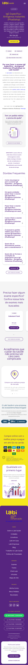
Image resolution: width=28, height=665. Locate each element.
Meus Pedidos (14, 592)
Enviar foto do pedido (14, 143)
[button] (14, 183)
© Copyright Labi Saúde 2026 (14, 521)
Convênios (14, 537)
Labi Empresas (14, 544)
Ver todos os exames (14, 272)
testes (18, 89)
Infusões (14, 574)
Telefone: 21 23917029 (15, 628)
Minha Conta (14, 588)
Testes (14, 568)
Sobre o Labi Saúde (14, 531)
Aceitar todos (14, 656)
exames (14, 89)
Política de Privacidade (14, 554)
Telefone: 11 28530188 (15, 624)
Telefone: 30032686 (15, 620)
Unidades (14, 534)
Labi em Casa (14, 541)
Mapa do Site (14, 578)
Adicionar (13, 41)
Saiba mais (14, 480)
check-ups (22, 89)
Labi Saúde (9, 73)
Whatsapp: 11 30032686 (15, 615)
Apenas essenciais (14, 660)
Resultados (14, 595)
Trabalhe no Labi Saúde (14, 551)
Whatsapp (23, 108)
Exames (15, 9)
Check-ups (14, 571)
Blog (14, 547)
